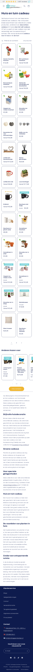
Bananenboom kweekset (7, 83)
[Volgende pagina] (21, 343)
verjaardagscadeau (10, 485)
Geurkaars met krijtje (23, 205)
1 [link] (11, 342)
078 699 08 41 (10, 634)
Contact (6, 601)
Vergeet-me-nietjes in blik (7, 277)
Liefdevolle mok (8, 181)
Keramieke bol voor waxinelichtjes (7, 134)
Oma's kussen (7, 328)
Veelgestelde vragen (10, 597)
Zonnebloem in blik (23, 277)
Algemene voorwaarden (11, 613)
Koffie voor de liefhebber (23, 133)
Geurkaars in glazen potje (7, 229)
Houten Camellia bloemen (8, 59)
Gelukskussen (23, 302)
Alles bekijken (16, 389)
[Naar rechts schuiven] (20, 384)
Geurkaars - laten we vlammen (22, 330)
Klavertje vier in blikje (8, 303)
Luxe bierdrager (24, 181)
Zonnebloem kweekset (23, 229)
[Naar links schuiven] (12, 384)
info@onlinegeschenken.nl (14, 638)
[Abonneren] (27, 651)
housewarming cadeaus (20, 445)
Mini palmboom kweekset (24, 59)
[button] (4, 6)
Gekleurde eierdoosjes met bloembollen (24, 84)
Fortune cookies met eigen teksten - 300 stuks (21, 370)
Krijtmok (6, 204)
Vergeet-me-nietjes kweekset (8, 109)
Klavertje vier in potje (24, 253)
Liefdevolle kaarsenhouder (8, 158)
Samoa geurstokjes (22, 158)
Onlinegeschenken (15, 664)
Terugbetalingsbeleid (10, 609)
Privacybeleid (8, 617)
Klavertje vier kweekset (23, 109)
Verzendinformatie (9, 605)
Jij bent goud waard (7, 368)
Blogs (5, 593)
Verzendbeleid (24, 669)
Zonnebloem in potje (8, 253)
